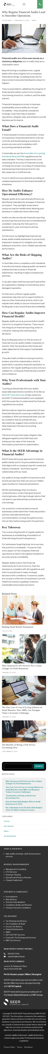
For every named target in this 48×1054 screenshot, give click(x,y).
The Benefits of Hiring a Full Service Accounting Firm (21, 797)
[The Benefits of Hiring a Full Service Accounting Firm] (24, 731)
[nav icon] (24, 4)
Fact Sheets (9, 826)
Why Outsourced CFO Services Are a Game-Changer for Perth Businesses (24, 782)
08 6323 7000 (13, 954)
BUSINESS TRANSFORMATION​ (16, 864)
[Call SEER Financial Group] (40, 4)
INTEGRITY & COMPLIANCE (16, 892)
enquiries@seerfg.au (16, 956)
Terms (19, 1047)
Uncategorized (10, 836)
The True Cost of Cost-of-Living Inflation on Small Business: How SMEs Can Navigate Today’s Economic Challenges (22, 710)
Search (38, 766)
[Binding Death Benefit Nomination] (24, 610)
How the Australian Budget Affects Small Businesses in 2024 (23, 803)
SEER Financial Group (14, 395)
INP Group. (38, 995)
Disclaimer (28, 1047)
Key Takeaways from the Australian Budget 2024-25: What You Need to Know (24, 809)
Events (7, 821)
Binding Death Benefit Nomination (17, 627)
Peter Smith (7, 20)
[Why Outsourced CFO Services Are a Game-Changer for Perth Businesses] (24, 648)
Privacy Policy (9, 1047)
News (33, 20)
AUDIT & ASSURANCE (13, 849)
